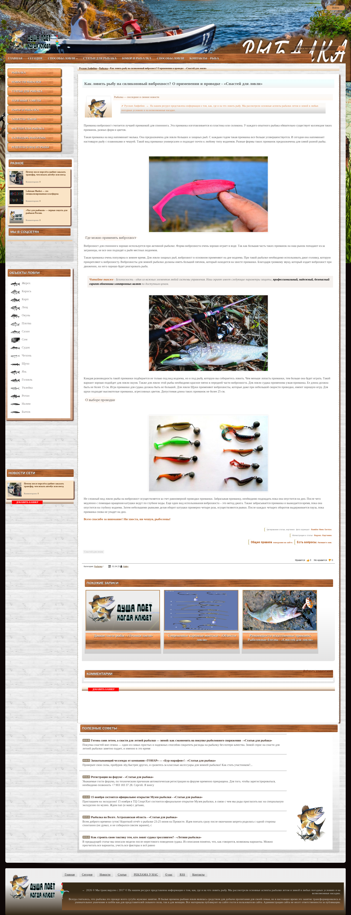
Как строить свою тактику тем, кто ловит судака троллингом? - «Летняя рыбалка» (146, 837)
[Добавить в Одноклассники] (323, 567)
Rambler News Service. (321, 529)
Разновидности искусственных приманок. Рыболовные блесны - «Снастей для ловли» (280, 637)
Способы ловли (61, 58)
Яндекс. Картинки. (323, 535)
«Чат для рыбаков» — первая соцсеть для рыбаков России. (46, 211)
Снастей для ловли (93, 551)
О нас (168, 874)
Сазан (26, 331)
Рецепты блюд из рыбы (30, 147)
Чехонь (26, 355)
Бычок (26, 411)
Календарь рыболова (29, 137)
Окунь (26, 315)
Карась (26, 291)
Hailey (126, 566)
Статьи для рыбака (100, 58)
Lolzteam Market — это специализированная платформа (42, 192)
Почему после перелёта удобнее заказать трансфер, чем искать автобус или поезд (46, 173)
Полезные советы (26, 100)
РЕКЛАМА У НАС (146, 874)
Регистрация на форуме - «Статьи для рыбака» (122, 777)
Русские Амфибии (88, 68)
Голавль (27, 379)
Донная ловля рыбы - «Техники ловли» (123, 635)
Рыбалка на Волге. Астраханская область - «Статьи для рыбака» (134, 817)
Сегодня (35, 58)
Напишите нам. (325, 542)
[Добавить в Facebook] (299, 567)
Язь (24, 371)
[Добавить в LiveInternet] (308, 567)
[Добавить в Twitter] (304, 567)
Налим (26, 403)
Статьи (122, 874)
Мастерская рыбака (28, 128)
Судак (26, 347)
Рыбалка (19, 72)
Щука (25, 363)
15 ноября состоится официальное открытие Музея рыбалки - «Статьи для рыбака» (147, 797)
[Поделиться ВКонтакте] (294, 567)
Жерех (26, 283)
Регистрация (336, 11)
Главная (15, 58)
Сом (24, 339)
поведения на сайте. (283, 542)
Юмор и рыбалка (136, 58)
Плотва (26, 323)
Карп (25, 299)
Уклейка (27, 387)
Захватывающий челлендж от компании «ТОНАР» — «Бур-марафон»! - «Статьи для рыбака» (153, 760)
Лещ (25, 307)
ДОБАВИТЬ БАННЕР (27, 502)
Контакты (198, 58)
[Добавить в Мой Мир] (318, 567)
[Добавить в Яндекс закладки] (313, 567)
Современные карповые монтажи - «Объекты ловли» (202, 637)
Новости (105, 874)
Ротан (25, 395)
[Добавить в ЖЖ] (327, 567)
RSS (182, 874)
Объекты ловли (24, 119)
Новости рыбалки (26, 81)
